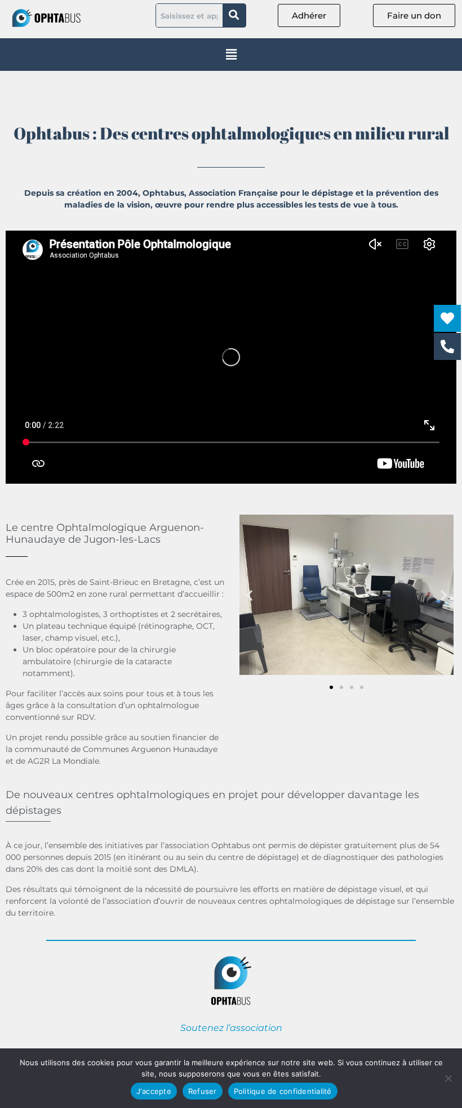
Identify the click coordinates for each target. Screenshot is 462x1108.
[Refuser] (448, 1078)
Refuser (202, 1091)
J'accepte (153, 1091)
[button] (231, 54)
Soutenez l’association (231, 1028)
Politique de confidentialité (283, 1091)
